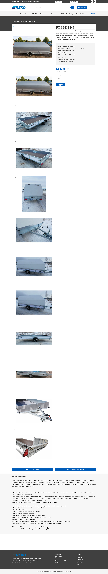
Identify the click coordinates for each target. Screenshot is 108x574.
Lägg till (60, 85)
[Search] (72, 7)
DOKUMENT (74, 1)
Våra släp (23, 14)
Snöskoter (21, 21)
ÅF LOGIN (58, 1)
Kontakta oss (82, 7)
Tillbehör (34, 14)
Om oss (54, 14)
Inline (26, 21)
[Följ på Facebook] (92, 1)
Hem (14, 21)
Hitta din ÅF (80, 14)
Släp (17, 21)
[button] (13, 26)
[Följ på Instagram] (95, 1)
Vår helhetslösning (67, 14)
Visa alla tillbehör (32, 470)
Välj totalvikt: (59, 76)
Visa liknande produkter (75, 470)
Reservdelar (44, 14)
